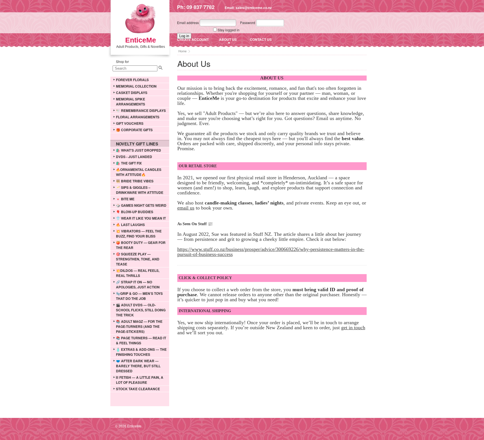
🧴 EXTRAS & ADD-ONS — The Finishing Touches (141, 352)
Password (247, 22)
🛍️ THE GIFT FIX (129, 163)
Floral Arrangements (137, 116)
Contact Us (261, 39)
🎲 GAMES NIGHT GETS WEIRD (141, 205)
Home (182, 51)
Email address (188, 22)
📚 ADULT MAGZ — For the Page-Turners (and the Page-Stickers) (139, 326)
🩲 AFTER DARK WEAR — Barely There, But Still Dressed (138, 365)
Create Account (193, 39)
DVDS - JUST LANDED (134, 156)
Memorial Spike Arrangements (130, 102)
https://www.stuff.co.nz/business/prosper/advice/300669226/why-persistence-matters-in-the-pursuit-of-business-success (270, 251)
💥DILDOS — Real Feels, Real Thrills (137, 273)
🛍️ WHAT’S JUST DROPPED (138, 150)
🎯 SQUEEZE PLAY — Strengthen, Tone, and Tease (137, 259)
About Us (228, 39)
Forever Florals (132, 79)
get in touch (353, 327)
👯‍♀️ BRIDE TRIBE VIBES (134, 180)
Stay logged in (228, 29)
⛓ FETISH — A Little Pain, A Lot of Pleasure (139, 380)
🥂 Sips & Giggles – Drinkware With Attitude (139, 190)
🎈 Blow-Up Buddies (134, 211)
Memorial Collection (136, 86)
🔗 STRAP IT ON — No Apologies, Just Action (138, 284)
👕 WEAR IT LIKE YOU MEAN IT (141, 218)
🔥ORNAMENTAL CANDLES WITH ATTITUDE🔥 (138, 172)
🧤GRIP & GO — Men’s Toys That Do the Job (139, 296)
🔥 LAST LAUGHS (130, 224)
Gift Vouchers (129, 123)
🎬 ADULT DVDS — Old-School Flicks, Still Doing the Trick (141, 309)
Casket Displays (131, 92)
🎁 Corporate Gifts (134, 129)
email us (185, 208)
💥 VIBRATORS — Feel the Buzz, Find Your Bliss (139, 234)
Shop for (122, 61)
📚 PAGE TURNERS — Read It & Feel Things (141, 340)
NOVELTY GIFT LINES (137, 144)
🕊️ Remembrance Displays (141, 110)
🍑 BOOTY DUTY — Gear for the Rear (141, 245)
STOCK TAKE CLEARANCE (138, 388)
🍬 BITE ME (125, 198)
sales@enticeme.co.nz (254, 7)
